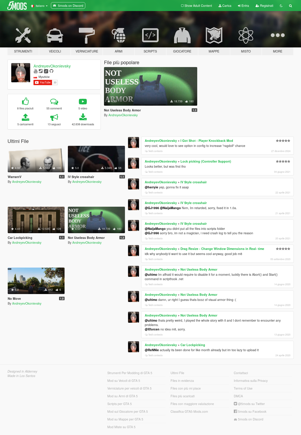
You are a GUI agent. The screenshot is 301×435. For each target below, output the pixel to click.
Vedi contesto (155, 151)
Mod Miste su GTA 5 (121, 427)
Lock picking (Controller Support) (205, 161)
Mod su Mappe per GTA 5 (125, 419)
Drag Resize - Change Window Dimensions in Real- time (222, 248)
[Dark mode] (281, 5)
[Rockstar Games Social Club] (46, 71)
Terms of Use (243, 388)
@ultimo (151, 274)
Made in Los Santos (21, 375)
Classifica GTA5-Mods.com (189, 411)
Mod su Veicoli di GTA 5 (123, 380)
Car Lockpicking (192, 345)
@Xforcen (152, 329)
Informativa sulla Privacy (251, 380)
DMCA (238, 396)
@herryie (151, 187)
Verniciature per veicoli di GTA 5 (129, 388)
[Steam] (41, 71)
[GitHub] (51, 71)
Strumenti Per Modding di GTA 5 (129, 373)
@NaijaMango (170, 208)
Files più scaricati (183, 396)
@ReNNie (152, 350)
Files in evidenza (182, 380)
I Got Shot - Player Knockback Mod (206, 140)
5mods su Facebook (251, 411)
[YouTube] (35, 71)
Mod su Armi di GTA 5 (122, 396)
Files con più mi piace (186, 388)
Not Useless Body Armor (198, 269)
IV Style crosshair (193, 182)
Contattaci (241, 373)
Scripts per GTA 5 (119, 403)
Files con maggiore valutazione (192, 403)
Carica (226, 5)
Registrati (266, 5)
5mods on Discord (250, 419)
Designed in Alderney (22, 371)
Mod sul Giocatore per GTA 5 (127, 411)
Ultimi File (177, 373)
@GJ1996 (152, 208)
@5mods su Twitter (251, 403)
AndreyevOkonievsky (52, 66)
